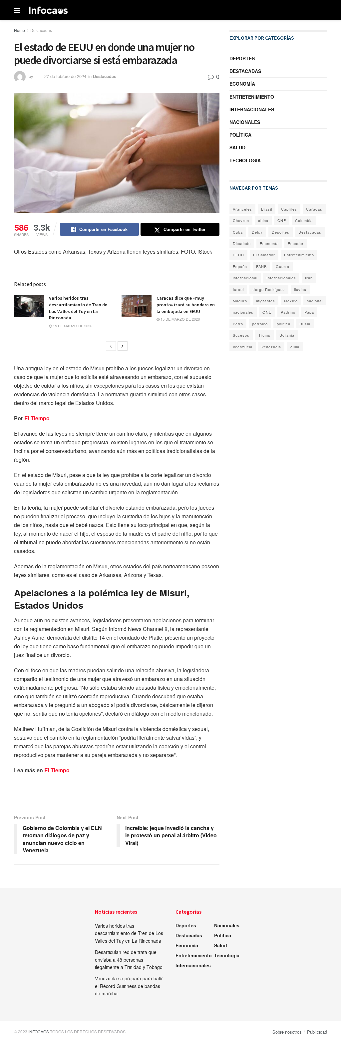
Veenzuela (242, 346)
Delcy (257, 232)
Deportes (242, 58)
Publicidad (317, 1032)
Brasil (266, 209)
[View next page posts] (123, 346)
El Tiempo (37, 418)
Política (240, 134)
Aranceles (242, 209)
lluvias (300, 289)
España (240, 266)
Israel (238, 289)
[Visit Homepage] (48, 10)
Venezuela (271, 346)
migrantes (265, 300)
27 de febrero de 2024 (65, 76)
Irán (309, 277)
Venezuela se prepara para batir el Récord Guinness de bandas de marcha (129, 986)
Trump (264, 335)
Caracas (314, 209)
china (263, 220)
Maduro (240, 300)
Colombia (304, 220)
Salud (237, 147)
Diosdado (242, 243)
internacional (245, 277)
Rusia (304, 323)
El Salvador (264, 254)
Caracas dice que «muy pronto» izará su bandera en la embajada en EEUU (186, 304)
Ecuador (296, 243)
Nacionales (244, 122)
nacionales (243, 312)
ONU (267, 312)
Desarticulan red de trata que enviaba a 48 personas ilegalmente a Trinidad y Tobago (129, 959)
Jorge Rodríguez (269, 289)
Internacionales (251, 109)
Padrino (288, 312)
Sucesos (241, 335)
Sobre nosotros (287, 1032)
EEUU (238, 254)
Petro (238, 323)
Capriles (289, 209)
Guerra (282, 266)
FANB (261, 266)
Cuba (238, 232)
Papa (309, 312)
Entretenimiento (251, 96)
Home (19, 30)
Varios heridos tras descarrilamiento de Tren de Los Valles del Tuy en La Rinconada (129, 933)
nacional (315, 300)
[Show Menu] (17, 10)
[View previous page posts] (111, 346)
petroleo (260, 323)
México (291, 300)
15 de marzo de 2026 (72, 325)
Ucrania (286, 335)
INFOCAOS (38, 1031)
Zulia (294, 346)
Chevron (241, 220)
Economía (242, 83)
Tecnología (245, 160)
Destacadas (41, 30)
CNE (281, 220)
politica (283, 323)
